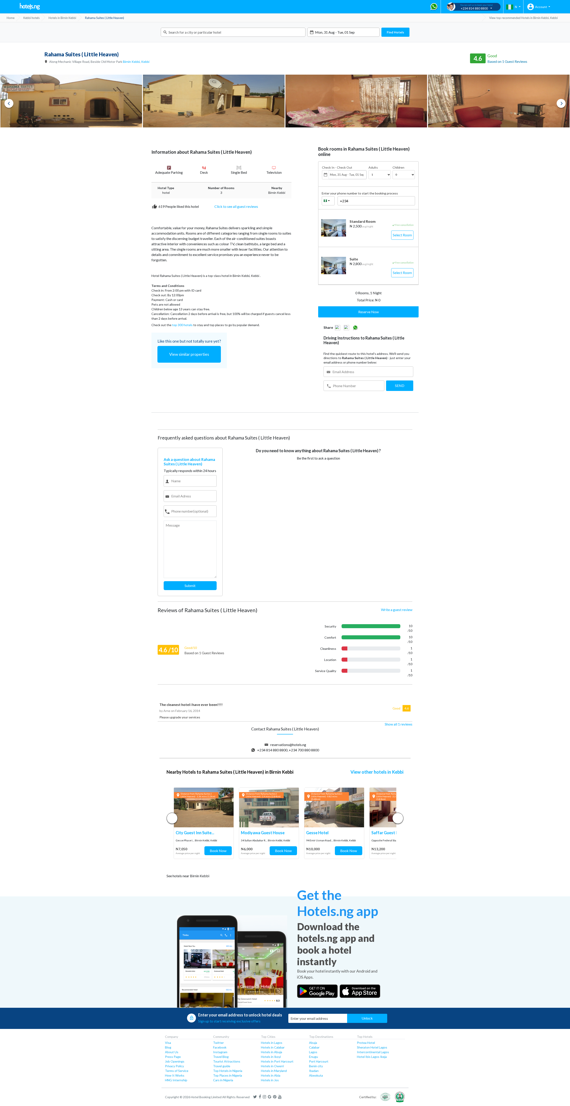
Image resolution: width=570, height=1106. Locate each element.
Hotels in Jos (270, 1080)
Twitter (218, 1043)
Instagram (220, 1052)
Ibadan (314, 1071)
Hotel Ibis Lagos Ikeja (372, 1057)
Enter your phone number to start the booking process (360, 193)
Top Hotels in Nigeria (227, 1071)
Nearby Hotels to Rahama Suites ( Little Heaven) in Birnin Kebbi (230, 772)
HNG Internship (176, 1080)
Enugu (313, 1057)
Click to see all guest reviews (236, 206)
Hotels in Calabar (273, 1047)
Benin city (316, 1066)
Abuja (313, 1043)
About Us (171, 1052)
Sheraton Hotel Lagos (372, 1047)
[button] (397, 818)
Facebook (219, 1047)
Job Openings (174, 1061)
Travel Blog (221, 1057)
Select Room (402, 235)
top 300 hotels (182, 325)
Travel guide (221, 1066)
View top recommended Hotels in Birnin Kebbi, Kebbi (523, 18)
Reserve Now (368, 312)
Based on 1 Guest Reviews (507, 61)
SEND (399, 385)
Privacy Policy (174, 1066)
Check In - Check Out (337, 167)
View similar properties (189, 354)
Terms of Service (176, 1071)
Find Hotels (395, 32)
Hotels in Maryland (274, 1071)
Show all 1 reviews (398, 724)
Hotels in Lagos (271, 1043)
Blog (168, 1047)
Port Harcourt (318, 1061)
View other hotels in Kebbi (376, 772)
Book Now (218, 850)
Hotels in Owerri (272, 1066)
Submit (190, 585)
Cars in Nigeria (223, 1080)
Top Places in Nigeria (227, 1075)
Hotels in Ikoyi (271, 1057)
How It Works (174, 1075)
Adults (373, 167)
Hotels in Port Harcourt (277, 1061)
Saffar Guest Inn (386, 832)
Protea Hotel (366, 1043)
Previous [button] (8, 103)
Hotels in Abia (270, 1075)
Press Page (173, 1057)
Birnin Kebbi (131, 61)
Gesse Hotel (317, 832)
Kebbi (145, 61)
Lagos (313, 1052)
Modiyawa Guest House (263, 832)
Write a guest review (396, 609)
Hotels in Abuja (271, 1052)
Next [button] (561, 103)
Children (398, 167)
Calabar (314, 1047)
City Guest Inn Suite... (195, 832)
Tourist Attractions (226, 1061)
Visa (168, 1043)
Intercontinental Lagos (373, 1052)
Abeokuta (316, 1075)
